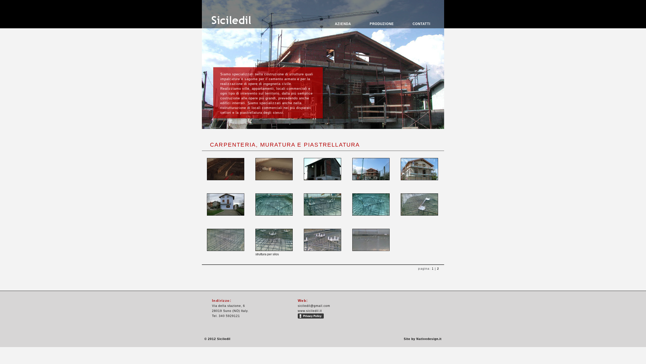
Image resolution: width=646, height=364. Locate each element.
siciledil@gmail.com (314, 306)
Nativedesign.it (429, 339)
